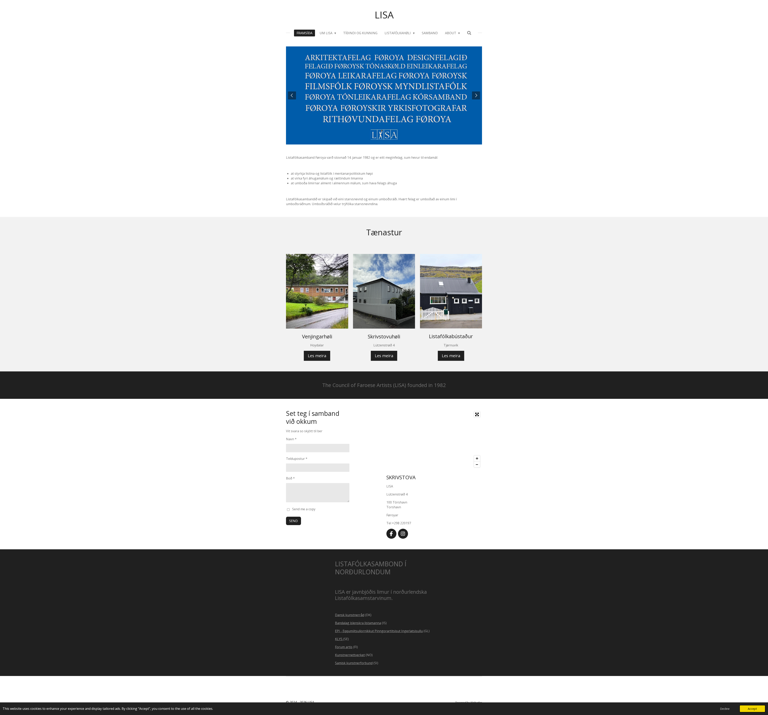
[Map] (434, 439)
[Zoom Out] (477, 464)
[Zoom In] (477, 458)
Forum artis (343, 647)
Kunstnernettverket (350, 655)
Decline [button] (725, 709)
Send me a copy (303, 509)
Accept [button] (752, 709)
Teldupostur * (296, 458)
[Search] (469, 33)
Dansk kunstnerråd (349, 615)
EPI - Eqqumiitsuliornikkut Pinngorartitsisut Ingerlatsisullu (379, 631)
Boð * (290, 478)
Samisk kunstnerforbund (354, 663)
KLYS (339, 639)
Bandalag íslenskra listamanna (358, 623)
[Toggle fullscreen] (477, 414)
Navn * (291, 439)
